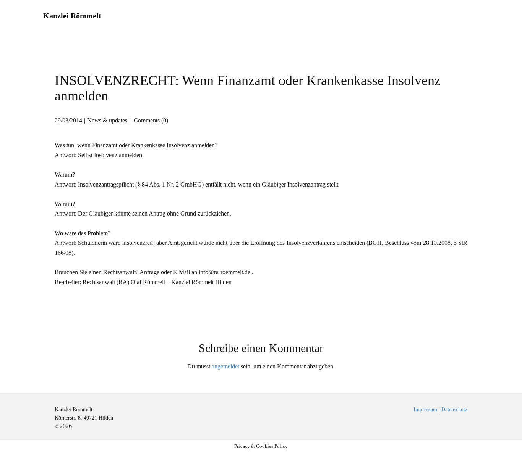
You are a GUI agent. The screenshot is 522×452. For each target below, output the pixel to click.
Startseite (242, 16)
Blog (378, 16)
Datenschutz (454, 409)
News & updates (107, 120)
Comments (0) (150, 120)
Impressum (460, 16)
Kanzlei (287, 16)
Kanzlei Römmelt (72, 15)
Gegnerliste (335, 16)
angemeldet (225, 366)
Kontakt (414, 16)
